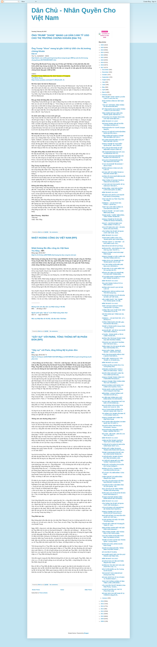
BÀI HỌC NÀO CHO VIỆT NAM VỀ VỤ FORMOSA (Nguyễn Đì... (113, 594)
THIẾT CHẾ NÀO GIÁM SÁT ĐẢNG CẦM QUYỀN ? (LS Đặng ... (112, 306)
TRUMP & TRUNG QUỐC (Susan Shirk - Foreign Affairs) (113, 326)
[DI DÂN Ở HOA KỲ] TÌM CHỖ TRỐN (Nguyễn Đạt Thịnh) (113, 561)
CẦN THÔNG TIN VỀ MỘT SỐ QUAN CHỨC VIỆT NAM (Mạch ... (113, 504)
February (105, 94)
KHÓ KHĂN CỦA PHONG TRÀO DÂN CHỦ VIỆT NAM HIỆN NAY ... (113, 117)
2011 (102, 613)
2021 (102, 57)
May (103, 87)
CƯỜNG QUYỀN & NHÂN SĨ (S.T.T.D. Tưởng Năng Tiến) (113, 365)
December (105, 69)
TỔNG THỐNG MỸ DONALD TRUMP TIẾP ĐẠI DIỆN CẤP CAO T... (113, 136)
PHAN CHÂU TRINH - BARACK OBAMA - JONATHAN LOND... (112, 351)
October (104, 74)
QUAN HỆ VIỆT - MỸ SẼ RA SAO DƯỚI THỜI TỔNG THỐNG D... (113, 330)
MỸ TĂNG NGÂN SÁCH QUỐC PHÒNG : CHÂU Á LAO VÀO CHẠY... (113, 109)
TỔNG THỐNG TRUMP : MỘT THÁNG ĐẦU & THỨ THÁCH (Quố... (113, 532)
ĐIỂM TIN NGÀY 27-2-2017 (110, 121)
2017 (102, 67)
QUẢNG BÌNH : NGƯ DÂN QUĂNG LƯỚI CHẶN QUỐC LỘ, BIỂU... (112, 189)
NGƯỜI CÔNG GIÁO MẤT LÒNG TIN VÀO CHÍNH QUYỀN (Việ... (112, 373)
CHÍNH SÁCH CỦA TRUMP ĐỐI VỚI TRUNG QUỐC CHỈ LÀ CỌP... (112, 261)
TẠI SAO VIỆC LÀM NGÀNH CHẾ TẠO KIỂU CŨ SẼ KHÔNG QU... (113, 402)
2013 (102, 609)
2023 (102, 52)
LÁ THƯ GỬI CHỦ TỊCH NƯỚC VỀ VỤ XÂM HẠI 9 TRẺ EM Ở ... (113, 185)
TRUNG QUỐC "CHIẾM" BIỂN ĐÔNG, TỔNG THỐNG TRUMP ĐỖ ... (113, 215)
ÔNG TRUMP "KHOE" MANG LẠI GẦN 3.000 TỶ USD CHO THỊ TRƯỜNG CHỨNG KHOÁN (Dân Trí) (60, 36)
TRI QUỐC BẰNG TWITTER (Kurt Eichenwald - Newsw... (112, 426)
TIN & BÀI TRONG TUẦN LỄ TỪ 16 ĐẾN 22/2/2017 (112, 284)
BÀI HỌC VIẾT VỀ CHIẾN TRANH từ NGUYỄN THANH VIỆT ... (113, 172)
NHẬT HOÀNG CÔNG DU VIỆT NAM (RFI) (54, 237)
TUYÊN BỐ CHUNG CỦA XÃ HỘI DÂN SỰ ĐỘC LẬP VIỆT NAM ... (113, 296)
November (105, 72)
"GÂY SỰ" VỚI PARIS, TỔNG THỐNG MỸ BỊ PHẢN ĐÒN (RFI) (113, 105)
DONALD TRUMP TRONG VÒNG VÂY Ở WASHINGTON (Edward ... (113, 377)
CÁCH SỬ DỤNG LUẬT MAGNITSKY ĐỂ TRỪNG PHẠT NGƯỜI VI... (113, 508)
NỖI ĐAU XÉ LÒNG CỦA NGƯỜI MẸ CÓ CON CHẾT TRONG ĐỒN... (113, 273)
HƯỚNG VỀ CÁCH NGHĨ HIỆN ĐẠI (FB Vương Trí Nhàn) (113, 177)
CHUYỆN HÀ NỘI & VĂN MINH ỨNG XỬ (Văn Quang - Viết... (113, 485)
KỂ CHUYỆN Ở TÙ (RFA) (109, 552)
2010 (102, 616)
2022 (102, 55)
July (103, 82)
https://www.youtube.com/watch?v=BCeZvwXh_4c (48, 80)
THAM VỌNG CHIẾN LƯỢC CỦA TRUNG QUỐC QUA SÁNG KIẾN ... (113, 238)
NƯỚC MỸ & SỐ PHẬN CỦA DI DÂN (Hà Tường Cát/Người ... (113, 465)
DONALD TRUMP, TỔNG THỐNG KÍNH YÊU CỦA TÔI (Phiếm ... (113, 382)
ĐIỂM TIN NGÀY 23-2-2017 (110, 303)
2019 (102, 62)
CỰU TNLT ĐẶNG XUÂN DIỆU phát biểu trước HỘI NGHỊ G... (112, 265)
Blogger (86, 633)
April (103, 89)
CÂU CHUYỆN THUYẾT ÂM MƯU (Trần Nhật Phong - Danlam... (113, 586)
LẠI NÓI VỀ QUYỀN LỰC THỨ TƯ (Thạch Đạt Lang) (112, 590)
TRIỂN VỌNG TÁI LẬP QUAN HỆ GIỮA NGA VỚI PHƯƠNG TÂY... (113, 347)
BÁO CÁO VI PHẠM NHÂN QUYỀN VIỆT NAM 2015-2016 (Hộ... (112, 160)
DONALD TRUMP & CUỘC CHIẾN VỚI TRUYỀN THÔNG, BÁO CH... (113, 257)
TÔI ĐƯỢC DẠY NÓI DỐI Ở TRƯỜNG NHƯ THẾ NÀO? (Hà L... (113, 343)
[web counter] (104, 32)
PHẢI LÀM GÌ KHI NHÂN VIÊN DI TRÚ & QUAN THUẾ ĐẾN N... (113, 355)
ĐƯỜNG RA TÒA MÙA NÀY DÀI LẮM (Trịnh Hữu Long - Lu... (113, 565)
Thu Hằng (36, 251)
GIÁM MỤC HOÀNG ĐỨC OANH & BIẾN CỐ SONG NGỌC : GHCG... (112, 369)
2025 (102, 47)
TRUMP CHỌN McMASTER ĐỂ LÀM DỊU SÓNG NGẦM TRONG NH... (113, 453)
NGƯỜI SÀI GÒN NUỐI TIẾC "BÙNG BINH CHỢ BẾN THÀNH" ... (113, 548)
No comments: (54, 232)
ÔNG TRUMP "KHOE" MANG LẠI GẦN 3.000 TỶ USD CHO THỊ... (113, 97)
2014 (102, 606)
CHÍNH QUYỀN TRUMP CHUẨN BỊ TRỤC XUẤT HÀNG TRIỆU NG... (112, 441)
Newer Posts (36, 589)
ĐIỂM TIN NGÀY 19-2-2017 (110, 558)
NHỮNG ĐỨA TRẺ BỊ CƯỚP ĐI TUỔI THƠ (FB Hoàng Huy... (113, 292)
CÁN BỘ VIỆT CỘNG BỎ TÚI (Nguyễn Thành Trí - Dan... (113, 524)
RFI (33, 353)
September (105, 77)
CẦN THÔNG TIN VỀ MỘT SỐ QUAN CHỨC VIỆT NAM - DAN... (113, 232)
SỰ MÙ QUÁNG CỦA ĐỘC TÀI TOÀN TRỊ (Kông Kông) (113, 520)
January (105, 598)
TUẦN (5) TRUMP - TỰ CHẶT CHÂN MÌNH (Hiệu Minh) (112, 211)
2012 (102, 611)
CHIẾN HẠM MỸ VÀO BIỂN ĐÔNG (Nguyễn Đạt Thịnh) (112, 477)
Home (62, 589)
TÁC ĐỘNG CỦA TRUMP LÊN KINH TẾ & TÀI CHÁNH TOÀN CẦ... (113, 414)
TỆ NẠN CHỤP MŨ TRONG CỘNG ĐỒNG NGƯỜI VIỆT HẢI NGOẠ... (112, 497)
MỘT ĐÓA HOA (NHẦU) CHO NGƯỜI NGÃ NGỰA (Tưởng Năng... (113, 195)
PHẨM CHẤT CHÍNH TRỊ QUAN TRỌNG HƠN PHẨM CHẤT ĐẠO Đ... (113, 449)
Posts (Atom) (43, 593)
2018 (102, 65)
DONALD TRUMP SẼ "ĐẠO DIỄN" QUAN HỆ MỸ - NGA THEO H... (112, 144)
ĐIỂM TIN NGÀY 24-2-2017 (110, 281)
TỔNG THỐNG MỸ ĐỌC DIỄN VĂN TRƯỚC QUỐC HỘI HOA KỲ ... (112, 113)
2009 (102, 618)
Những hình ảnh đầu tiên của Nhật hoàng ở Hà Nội (48, 307)
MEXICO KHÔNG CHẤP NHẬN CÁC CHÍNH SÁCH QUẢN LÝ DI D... (113, 385)
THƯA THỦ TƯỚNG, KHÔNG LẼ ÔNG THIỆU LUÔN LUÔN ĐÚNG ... (113, 582)
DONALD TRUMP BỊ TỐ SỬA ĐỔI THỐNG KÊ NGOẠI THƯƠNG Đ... (112, 219)
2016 (102, 601)
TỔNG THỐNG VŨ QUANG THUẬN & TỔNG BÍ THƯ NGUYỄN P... (113, 180)
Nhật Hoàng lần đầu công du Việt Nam (50, 248)
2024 (102, 50)
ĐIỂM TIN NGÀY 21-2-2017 (110, 438)
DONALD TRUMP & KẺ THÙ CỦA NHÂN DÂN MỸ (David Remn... (112, 512)
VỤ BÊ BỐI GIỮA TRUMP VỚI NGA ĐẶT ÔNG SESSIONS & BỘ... (112, 457)
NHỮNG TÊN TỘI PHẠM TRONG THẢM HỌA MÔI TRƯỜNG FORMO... (113, 339)
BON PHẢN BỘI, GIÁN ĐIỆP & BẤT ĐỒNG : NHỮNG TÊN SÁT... (112, 430)
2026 (102, 45)
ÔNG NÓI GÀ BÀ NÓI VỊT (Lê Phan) (112, 246)
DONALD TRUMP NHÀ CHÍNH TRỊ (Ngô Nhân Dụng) (112, 418)
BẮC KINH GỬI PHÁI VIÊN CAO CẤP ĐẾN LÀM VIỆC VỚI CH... (113, 140)
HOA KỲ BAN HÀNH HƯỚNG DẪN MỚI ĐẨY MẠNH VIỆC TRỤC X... (112, 410)
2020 (102, 60)
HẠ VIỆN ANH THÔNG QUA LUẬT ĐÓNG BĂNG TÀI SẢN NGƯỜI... (112, 398)
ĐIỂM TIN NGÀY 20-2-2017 (110, 501)
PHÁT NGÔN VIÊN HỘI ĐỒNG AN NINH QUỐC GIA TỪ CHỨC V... (113, 422)
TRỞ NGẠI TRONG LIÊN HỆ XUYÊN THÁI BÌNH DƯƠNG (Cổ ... (112, 124)
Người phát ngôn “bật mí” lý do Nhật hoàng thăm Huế (49, 313)
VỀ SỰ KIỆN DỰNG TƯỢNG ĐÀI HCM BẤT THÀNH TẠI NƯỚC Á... (113, 277)
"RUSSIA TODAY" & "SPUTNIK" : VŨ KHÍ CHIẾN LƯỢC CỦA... (113, 242)
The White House (37, 78)
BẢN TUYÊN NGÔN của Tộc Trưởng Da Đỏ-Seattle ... (113, 569)
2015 (102, 604)
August (104, 79)
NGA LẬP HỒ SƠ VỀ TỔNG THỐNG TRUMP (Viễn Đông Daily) (112, 489)
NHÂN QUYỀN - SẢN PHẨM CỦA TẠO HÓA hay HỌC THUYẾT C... (113, 249)
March (104, 92)
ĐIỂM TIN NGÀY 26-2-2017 (110, 192)
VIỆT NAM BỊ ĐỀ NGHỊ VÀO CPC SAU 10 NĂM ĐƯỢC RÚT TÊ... (113, 152)
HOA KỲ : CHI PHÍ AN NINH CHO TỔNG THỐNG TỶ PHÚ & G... (112, 223)
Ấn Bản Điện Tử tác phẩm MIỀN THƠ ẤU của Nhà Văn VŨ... (113, 269)
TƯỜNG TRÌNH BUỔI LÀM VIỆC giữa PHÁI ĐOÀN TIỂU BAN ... (113, 322)
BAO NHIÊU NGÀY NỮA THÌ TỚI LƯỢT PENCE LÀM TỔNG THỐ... (113, 555)
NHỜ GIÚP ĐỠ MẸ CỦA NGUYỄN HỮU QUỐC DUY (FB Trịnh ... (113, 516)
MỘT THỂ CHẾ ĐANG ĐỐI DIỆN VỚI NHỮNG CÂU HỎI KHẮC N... (112, 156)
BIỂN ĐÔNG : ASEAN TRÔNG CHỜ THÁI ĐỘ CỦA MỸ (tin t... (112, 394)
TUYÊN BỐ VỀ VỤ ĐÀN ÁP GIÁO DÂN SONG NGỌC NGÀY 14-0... (113, 445)
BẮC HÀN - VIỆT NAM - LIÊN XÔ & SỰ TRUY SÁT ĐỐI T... (113, 434)
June (104, 84)
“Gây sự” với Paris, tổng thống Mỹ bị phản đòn (55, 350)
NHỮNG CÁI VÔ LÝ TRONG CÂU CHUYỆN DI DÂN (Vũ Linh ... (112, 469)
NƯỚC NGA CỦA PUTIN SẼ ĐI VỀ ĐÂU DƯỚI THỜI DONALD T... (113, 493)
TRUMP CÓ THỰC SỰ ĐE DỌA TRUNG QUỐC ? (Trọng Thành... (113, 540)
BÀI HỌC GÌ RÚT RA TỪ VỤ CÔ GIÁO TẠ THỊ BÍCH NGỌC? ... (113, 577)
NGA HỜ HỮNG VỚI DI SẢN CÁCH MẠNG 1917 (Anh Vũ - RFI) (112, 406)
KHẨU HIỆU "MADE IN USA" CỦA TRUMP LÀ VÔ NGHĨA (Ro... (112, 359)
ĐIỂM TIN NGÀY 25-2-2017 (110, 235)
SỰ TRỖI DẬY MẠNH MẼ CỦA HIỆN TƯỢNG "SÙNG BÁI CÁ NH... (112, 461)
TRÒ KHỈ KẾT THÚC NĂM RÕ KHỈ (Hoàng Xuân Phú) (112, 573)
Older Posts (88, 589)
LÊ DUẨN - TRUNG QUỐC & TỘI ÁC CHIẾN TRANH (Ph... (112, 335)
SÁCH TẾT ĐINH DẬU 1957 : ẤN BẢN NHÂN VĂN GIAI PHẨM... (113, 227)
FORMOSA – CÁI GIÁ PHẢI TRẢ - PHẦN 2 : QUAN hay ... (112, 203)
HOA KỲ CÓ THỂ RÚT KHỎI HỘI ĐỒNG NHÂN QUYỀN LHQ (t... (113, 132)
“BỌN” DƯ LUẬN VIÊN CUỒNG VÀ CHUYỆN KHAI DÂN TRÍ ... (112, 207)
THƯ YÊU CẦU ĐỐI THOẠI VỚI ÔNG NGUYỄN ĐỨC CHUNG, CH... (113, 481)
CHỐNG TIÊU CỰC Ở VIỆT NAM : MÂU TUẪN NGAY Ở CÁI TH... (113, 310)
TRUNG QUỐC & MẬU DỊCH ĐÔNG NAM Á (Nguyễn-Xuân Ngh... (112, 390)
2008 (102, 621)
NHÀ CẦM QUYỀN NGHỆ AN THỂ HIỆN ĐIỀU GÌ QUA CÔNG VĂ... (112, 148)
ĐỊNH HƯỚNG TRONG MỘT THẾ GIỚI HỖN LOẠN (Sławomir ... (113, 528)
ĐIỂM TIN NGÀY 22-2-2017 (110, 362)
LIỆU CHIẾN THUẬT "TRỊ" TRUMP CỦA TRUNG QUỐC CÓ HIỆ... (112, 300)
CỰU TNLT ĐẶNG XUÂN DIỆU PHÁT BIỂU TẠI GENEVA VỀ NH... (113, 536)
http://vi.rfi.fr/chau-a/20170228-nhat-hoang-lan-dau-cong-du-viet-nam (54, 255)
